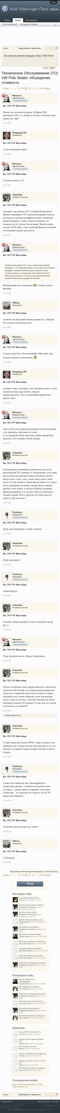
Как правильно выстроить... (29, 987)
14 (22, 88)
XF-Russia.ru (13, 1107)
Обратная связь (44, 1101)
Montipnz (22, 1056)
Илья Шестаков (25, 944)
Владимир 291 (19, 133)
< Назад (5, 88)
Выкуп (52, 68)
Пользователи (31, 20)
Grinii (21, 900)
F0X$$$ (7, 715)
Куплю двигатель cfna (27, 1046)
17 (33, 88)
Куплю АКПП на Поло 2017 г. (30, 1032)
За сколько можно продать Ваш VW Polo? (29, 55)
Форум (18, 20)
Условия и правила (51, 1105)
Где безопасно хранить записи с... (32, 905)
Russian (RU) (7, 1101)
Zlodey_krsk (23, 1043)
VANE (21, 1065)
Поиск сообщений (10, 24)
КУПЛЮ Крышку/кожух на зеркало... (33, 1068)
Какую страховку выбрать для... (31, 920)
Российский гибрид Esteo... (29, 898)
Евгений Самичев (26, 951)
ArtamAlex (17, 195)
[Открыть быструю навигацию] (57, 48)
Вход (53, 2)
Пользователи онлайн (24, 1080)
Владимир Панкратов (27, 907)
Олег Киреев (24, 989)
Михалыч (17, 95)
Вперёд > (47, 88)
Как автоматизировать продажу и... (32, 1016)
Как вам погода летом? (28, 912)
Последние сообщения (29, 24)
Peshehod (17, 512)
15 (26, 88)
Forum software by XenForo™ (12, 1105)
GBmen (16, 303)
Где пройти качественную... (29, 927)
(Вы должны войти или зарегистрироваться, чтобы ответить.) (34, 871)
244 (41, 88)
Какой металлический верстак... (31, 956)
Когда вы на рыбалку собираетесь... (33, 941)
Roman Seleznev (25, 936)
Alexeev (22, 1049)
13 (19, 88)
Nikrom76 (22, 1070)
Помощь (55, 1101)
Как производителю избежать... (31, 948)
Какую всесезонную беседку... (30, 934)
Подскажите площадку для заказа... (33, 963)
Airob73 (22, 1034)
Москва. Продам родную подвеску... (33, 1054)
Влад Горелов (24, 922)
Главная (7, 20)
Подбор (45, 68)
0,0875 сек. (18, 1110)
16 (30, 88)
